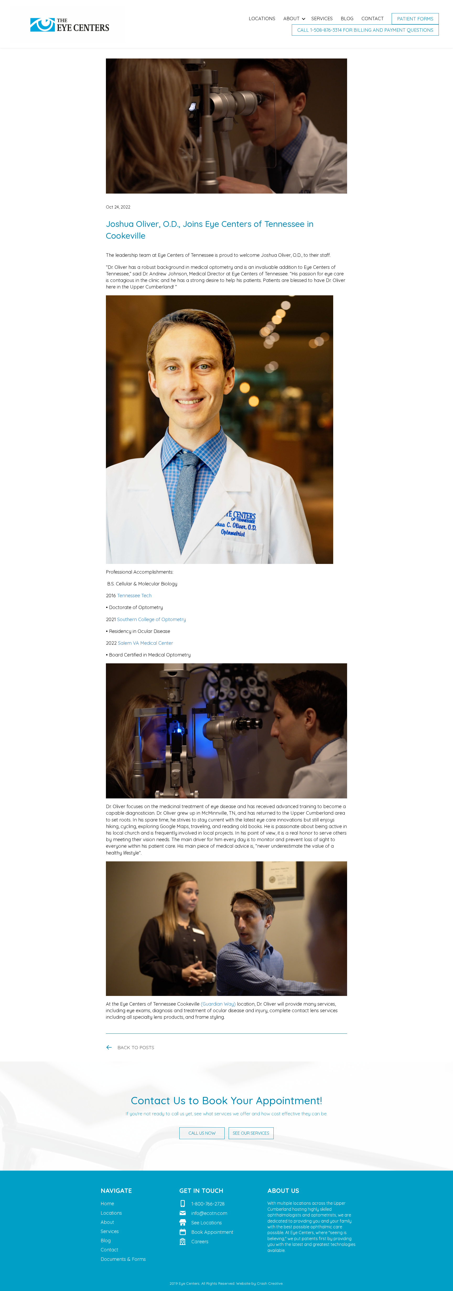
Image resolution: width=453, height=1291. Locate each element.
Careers (199, 1242)
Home (107, 1204)
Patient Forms (415, 19)
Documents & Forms (123, 1259)
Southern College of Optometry (151, 619)
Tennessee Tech (134, 596)
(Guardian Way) (218, 1004)
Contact (373, 18)
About (291, 18)
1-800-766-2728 (208, 1204)
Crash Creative (270, 1283)
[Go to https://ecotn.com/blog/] (226, 1047)
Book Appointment (212, 1232)
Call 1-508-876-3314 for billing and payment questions (365, 30)
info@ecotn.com (209, 1213)
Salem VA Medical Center (145, 643)
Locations (262, 18)
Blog (347, 18)
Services (322, 18)
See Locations (206, 1223)
